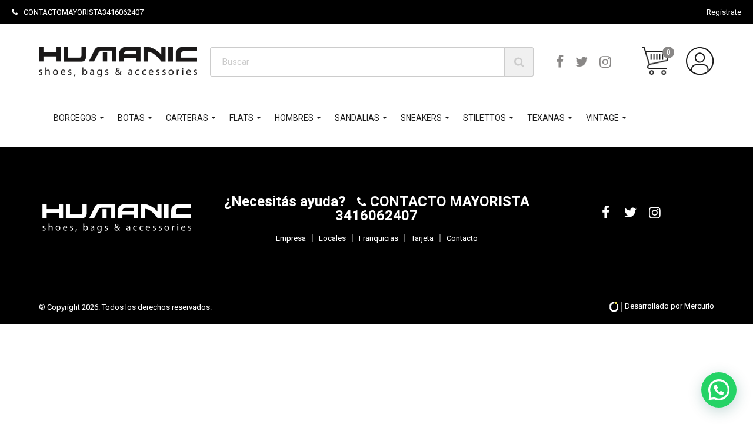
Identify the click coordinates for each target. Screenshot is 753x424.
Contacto (462, 238)
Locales (332, 238)
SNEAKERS (421, 117)
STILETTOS (484, 117)
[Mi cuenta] (700, 61)
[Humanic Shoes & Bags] (118, 62)
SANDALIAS (357, 117)
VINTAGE (602, 117)
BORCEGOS (75, 117)
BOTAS (131, 117)
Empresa (291, 238)
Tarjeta (422, 238)
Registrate (724, 12)
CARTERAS (187, 117)
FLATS (241, 117)
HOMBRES (294, 117)
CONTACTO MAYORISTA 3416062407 (432, 208)
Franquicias (378, 238)
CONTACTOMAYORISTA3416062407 (84, 12)
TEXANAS (546, 117)
